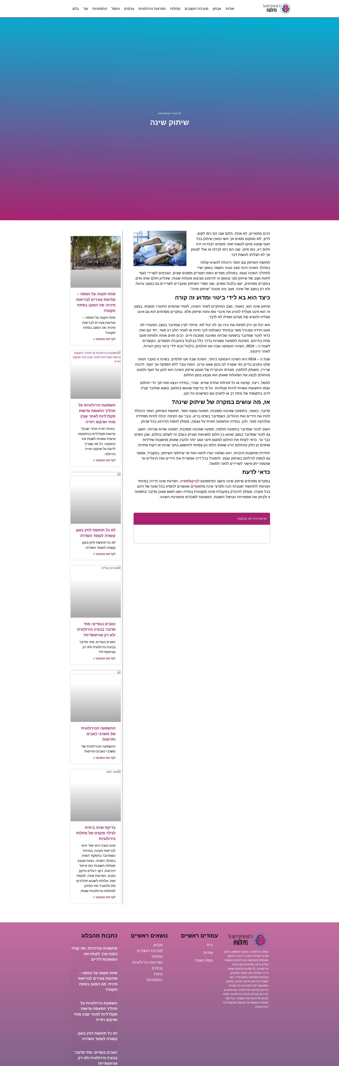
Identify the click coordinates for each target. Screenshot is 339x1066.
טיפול (116, 9)
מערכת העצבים (196, 9)
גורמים (129, 9)
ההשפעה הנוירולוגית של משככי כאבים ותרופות (98, 733)
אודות (230, 9)
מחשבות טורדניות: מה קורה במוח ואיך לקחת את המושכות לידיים (94, 953)
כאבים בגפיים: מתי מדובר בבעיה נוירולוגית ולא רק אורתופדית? (96, 629)
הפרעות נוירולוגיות (152, 9)
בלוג (75, 9)
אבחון (217, 9)
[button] (138, 518)
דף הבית (176, 113)
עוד (85, 9)
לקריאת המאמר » (104, 339)
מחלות (175, 9)
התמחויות (100, 9)
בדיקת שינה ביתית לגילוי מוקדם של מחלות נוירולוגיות (95, 833)
